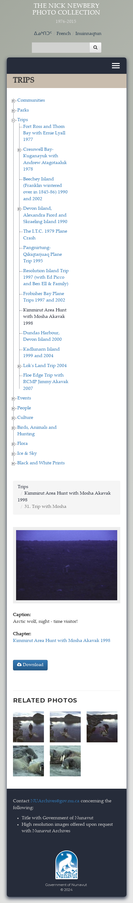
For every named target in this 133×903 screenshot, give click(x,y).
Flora (22, 443)
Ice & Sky (27, 453)
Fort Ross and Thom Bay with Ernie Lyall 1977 (44, 133)
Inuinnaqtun (88, 34)
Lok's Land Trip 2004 (45, 366)
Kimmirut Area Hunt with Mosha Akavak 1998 (44, 317)
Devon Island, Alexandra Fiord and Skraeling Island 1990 (45, 215)
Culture (25, 418)
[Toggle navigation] (115, 66)
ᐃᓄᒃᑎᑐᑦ (43, 34)
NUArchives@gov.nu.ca (55, 801)
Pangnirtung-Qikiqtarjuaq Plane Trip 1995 (42, 255)
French (64, 34)
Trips (22, 120)
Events (24, 398)
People (24, 408)
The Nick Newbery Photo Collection (66, 13)
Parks (23, 110)
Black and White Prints (41, 463)
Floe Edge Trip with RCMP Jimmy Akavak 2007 (45, 382)
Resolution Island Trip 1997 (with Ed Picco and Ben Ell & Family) (46, 278)
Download (33, 665)
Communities (31, 100)
